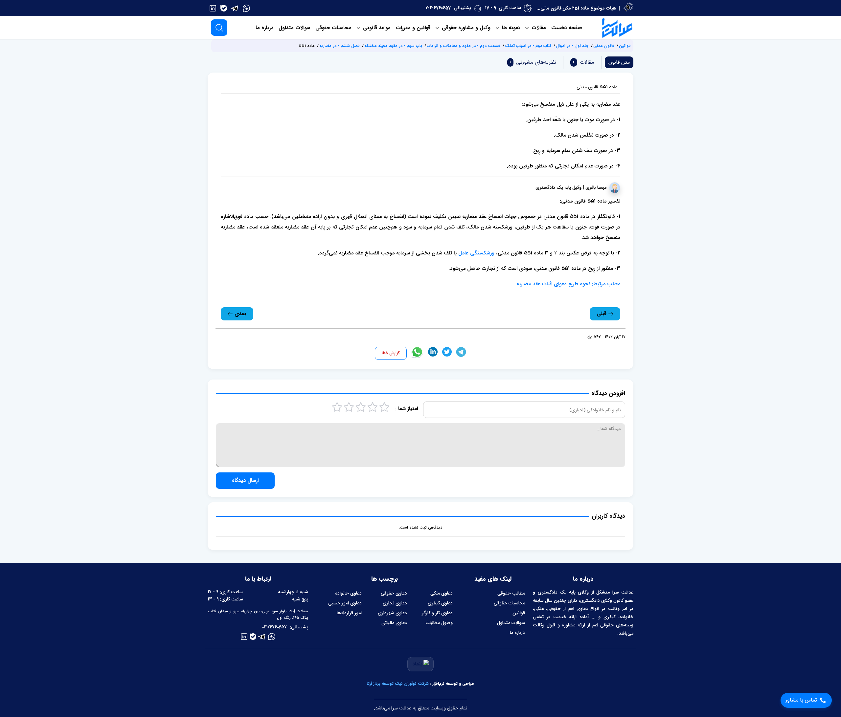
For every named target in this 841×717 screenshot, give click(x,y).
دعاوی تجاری (395, 603)
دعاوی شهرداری (392, 613)
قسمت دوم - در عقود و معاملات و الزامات (463, 45)
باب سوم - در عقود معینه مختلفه (393, 45)
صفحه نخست (566, 28)
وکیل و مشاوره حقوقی (465, 28)
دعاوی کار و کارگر (437, 613)
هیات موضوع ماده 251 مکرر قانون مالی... (576, 8)
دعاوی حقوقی (394, 593)
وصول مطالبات (439, 622)
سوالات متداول (294, 28)
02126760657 (438, 7)
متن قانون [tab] (619, 62)
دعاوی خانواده (348, 593)
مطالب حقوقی (511, 593)
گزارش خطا (391, 353)
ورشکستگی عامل (476, 253)
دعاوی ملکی (441, 593)
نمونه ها (510, 28)
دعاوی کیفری (440, 603)
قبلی (602, 314)
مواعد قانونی (376, 28)
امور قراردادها (349, 613)
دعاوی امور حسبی (345, 603)
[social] (246, 8)
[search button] (219, 27)
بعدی (239, 314)
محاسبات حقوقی (333, 28)
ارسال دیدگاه (245, 480)
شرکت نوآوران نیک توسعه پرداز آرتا (398, 683)
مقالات (538, 28)
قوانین (625, 45)
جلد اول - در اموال (572, 45)
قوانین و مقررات (413, 28)
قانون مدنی (603, 45)
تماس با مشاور (801, 700)
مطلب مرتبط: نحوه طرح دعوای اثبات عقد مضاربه (568, 284)
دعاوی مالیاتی (394, 622)
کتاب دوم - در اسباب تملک (528, 45)
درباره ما (264, 28)
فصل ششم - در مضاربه (339, 45)
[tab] (582, 62)
